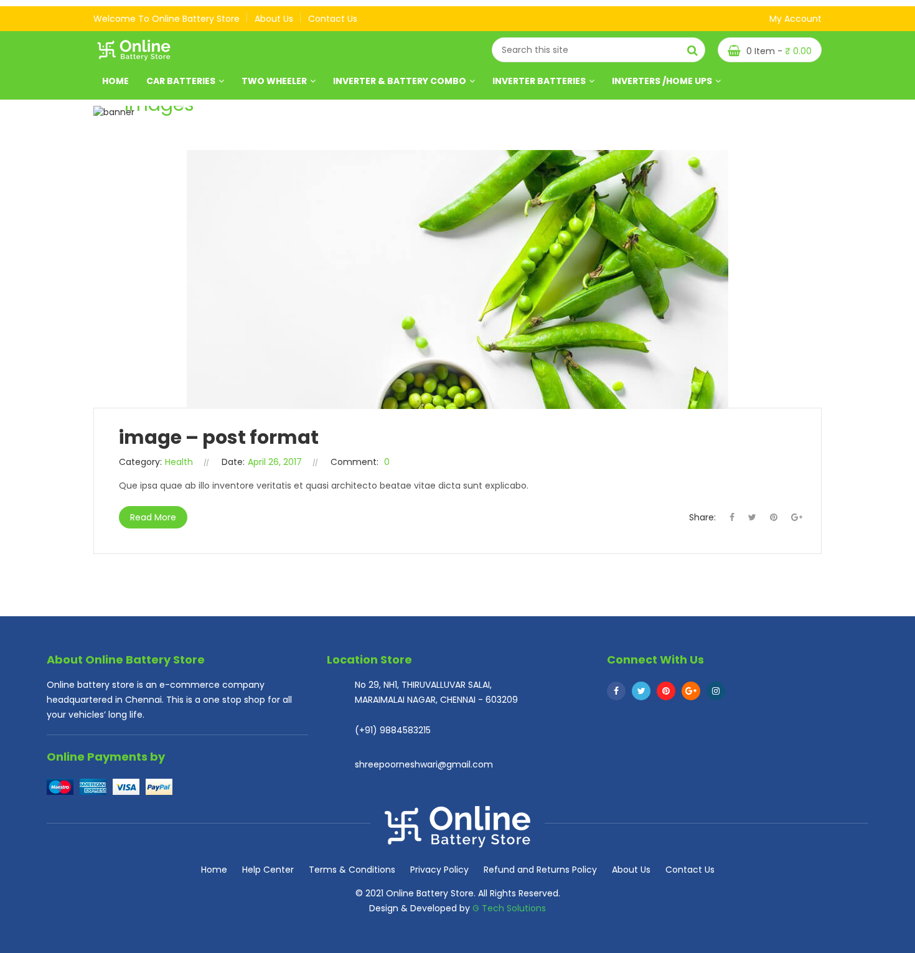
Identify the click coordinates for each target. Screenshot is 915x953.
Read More (153, 517)
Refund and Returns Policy (540, 869)
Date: (233, 462)
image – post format (219, 437)
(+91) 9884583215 (393, 730)
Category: (140, 462)
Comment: (354, 462)
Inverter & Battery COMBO (399, 81)
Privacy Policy (439, 869)
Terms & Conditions (352, 869)
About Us (631, 869)
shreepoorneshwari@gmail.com (424, 764)
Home (115, 81)
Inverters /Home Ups (662, 81)
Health (179, 462)
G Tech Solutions (509, 908)
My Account (795, 18)
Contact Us (690, 869)
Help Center (268, 869)
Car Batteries (180, 81)
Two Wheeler (274, 81)
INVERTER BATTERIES (539, 81)
